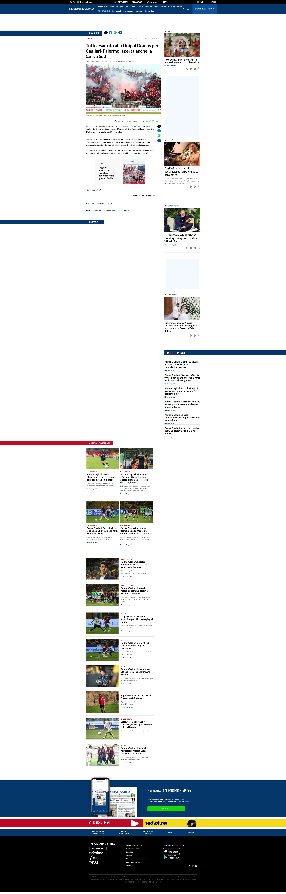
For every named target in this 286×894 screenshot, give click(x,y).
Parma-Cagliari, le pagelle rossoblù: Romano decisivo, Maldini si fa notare (182, 431)
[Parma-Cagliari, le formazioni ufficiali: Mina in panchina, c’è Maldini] (102, 676)
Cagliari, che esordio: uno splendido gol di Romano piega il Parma (137, 619)
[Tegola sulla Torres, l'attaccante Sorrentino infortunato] (102, 702)
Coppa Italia (111, 210)
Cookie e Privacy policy (134, 845)
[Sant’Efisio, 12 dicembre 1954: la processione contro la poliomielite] (182, 45)
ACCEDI (214, 2)
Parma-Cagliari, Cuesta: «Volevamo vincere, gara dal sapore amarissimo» (182, 417)
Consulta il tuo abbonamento (98, 832)
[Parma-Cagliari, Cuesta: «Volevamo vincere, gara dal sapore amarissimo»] (102, 569)
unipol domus (124, 210)
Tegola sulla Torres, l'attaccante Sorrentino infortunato (137, 696)
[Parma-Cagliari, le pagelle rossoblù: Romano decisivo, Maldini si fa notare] (102, 595)
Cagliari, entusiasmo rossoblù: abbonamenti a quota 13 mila (106, 173)
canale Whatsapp (153, 121)
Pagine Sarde (189, 832)
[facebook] (74, 2)
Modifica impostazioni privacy (136, 859)
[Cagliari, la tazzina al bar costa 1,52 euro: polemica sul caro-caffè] (182, 154)
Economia (148, 7)
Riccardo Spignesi (170, 370)
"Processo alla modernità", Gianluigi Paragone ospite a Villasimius (180, 238)
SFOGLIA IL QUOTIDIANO (204, 9)
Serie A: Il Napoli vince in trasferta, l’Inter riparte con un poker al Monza (136, 724)
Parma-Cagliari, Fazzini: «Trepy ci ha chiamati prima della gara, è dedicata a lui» (181, 391)
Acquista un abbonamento (123, 832)
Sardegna (119, 7)
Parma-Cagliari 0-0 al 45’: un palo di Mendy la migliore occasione (135, 645)
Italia (126, 7)
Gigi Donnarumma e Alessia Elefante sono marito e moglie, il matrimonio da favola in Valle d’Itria (180, 327)
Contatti (129, 855)
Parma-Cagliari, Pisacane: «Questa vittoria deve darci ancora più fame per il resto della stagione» (182, 378)
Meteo (179, 7)
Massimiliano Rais (170, 66)
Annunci (163, 7)
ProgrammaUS (103, 7)
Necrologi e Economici (134, 849)
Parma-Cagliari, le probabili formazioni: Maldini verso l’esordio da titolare (134, 751)
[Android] (180, 857)
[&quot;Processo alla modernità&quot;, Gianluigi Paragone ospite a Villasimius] (182, 220)
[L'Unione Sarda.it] (82, 9)
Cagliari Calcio (150, 11)
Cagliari (109, 203)
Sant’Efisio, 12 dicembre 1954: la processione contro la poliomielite (181, 61)
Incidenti (139, 11)
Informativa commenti (134, 862)
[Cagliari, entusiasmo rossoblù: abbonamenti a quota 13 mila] (134, 178)
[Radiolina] (137, 2)
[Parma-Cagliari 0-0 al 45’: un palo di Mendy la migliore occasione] (102, 650)
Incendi (118, 11)
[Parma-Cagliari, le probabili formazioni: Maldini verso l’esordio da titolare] (102, 755)
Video (112, 7)
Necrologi (171, 7)
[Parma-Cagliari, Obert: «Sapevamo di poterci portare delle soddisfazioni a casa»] (102, 458)
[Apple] (180, 851)
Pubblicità (129, 852)
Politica (140, 7)
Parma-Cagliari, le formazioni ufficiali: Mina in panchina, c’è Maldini (135, 672)
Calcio (94, 33)
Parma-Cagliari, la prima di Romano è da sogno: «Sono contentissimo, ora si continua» (182, 404)
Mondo (133, 7)
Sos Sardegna (128, 11)
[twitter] (71, 2)
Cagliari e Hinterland (96, 203)
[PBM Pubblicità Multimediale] (164, 2)
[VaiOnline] (151, 2)
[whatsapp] (78, 2)
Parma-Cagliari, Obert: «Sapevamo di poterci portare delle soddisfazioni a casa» (182, 364)
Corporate (130, 865)
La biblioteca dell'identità (148, 832)
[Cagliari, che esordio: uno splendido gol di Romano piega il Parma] (102, 623)
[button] (106, 32)
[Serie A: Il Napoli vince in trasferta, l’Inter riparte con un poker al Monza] (102, 728)
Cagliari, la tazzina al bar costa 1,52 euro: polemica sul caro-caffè (181, 171)
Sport (156, 7)
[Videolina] (121, 2)
